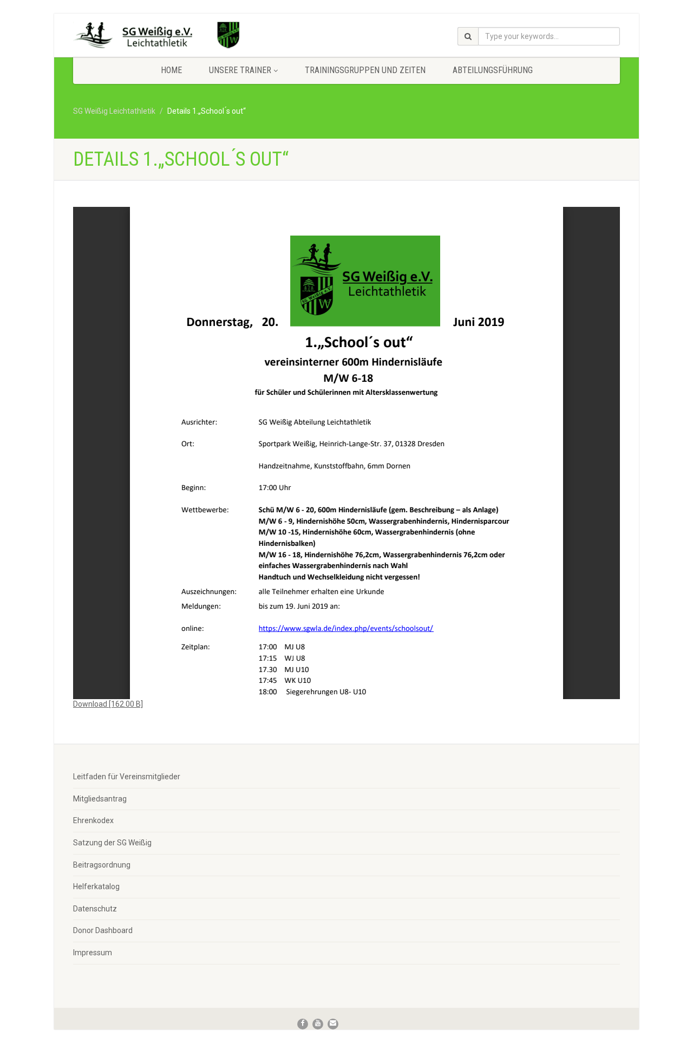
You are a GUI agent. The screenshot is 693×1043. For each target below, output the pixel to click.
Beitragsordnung (101, 865)
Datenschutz (95, 908)
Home (171, 70)
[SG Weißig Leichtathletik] (159, 37)
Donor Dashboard (103, 930)
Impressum (92, 952)
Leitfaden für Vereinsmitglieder (126, 776)
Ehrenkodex (93, 820)
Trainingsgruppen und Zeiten (365, 70)
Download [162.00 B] (108, 704)
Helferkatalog (96, 886)
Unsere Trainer (240, 70)
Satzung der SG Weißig (112, 842)
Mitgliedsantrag (100, 798)
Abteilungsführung (493, 70)
